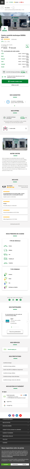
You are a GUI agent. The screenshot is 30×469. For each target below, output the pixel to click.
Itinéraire (5, 47)
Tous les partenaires (15, 331)
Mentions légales (8, 436)
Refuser (24, 464)
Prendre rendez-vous (16, 81)
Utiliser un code (15, 85)
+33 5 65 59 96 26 (27, 45)
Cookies (5, 442)
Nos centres (7, 7)
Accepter (6, 464)
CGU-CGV (5, 439)
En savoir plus (14, 323)
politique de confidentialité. (7, 456)
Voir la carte (13, 47)
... (13, 7)
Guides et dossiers (8, 432)
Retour (2, 7)
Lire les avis (14, 39)
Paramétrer (15, 464)
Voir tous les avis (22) (15, 224)
